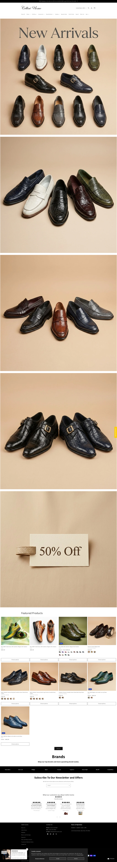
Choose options (15, 659)
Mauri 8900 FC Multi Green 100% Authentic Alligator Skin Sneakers (14, 646)
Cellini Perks (24, 830)
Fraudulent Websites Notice (27, 842)
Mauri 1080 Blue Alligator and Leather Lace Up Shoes (11, 736)
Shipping (23, 832)
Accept (57, 858)
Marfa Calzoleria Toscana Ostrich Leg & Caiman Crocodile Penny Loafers (43, 693)
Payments (23, 837)
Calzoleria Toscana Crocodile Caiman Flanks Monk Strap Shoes (71, 692)
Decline (76, 858)
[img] (58, 797)
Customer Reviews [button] (115, 432)
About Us (23, 827)
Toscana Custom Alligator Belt (94, 646)
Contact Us (23, 844)
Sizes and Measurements (26, 839)
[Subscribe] (69, 785)
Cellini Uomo (26, 860)
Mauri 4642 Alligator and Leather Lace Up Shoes (97, 692)
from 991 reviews (58, 799)
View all (58, 748)
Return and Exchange (26, 834)
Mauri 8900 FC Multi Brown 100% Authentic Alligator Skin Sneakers (43, 646)
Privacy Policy (80, 855)
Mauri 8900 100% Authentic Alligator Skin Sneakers (69, 646)
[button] (28, 14)
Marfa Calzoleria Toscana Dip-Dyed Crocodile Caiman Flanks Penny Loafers (14, 693)
